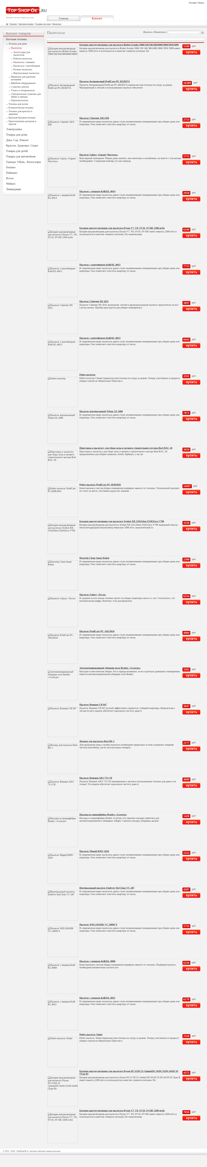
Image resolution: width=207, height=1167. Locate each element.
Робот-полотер (87, 374)
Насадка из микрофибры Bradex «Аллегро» (103, 814)
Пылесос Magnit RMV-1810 (94, 851)
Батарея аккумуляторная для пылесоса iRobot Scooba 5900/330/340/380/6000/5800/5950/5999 (129, 44)
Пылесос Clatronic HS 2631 (94, 301)
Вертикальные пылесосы (26, 73)
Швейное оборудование (23, 83)
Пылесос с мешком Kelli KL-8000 (97, 961)
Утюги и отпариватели (23, 90)
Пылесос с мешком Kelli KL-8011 (97, 998)
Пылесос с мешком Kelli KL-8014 (97, 191)
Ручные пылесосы (22, 69)
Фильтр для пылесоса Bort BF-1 (96, 741)
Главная (63, 18)
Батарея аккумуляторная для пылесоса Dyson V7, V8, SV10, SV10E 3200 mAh (122, 1110)
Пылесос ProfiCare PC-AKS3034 (96, 631)
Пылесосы (56, 24)
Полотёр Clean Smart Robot (94, 558)
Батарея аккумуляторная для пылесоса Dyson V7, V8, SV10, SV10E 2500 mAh (122, 228)
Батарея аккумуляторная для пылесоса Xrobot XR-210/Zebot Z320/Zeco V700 (121, 521)
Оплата (201, 3)
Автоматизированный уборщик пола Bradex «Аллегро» (110, 668)
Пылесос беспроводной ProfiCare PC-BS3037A (104, 81)
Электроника (14, 129)
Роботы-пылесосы (22, 58)
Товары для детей (17, 151)
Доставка (193, 3)
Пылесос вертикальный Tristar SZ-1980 (101, 411)
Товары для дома (16, 134)
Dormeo (11, 167)
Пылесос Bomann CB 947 (93, 704)
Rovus (10, 178)
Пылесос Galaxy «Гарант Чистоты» (98, 154)
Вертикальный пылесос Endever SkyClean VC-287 (106, 888)
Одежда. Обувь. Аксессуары (23, 161)
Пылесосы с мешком (24, 62)
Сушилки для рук (20, 86)
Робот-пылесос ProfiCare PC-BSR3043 (100, 484)
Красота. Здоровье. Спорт (22, 145)
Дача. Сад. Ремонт (17, 140)
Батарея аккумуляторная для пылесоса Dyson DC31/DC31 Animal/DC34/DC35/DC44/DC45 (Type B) (128, 1072)
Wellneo (10, 183)
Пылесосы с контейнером (26, 66)
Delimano (11, 172)
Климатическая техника (20, 107)
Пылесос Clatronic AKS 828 (94, 118)
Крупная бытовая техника (21, 117)
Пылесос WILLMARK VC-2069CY (98, 924)
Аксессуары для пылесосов (21, 53)
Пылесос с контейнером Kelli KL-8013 (99, 338)
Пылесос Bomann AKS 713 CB (95, 778)
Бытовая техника (26, 24)
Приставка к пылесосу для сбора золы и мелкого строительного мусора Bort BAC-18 (125, 448)
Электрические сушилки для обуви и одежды (26, 95)
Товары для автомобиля (20, 156)
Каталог (97, 18)
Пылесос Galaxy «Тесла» (92, 594)
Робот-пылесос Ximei (90, 1034)
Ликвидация (13, 189)
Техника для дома (42, 24)
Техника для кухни (18, 104)
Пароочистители (19, 100)
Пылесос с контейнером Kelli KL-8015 (99, 264)
